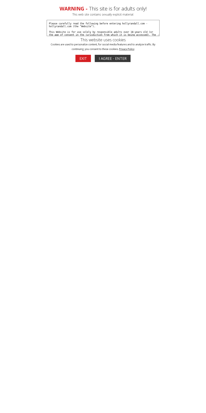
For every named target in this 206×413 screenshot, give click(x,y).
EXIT (83, 58)
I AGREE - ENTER (113, 58)
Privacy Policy (126, 49)
